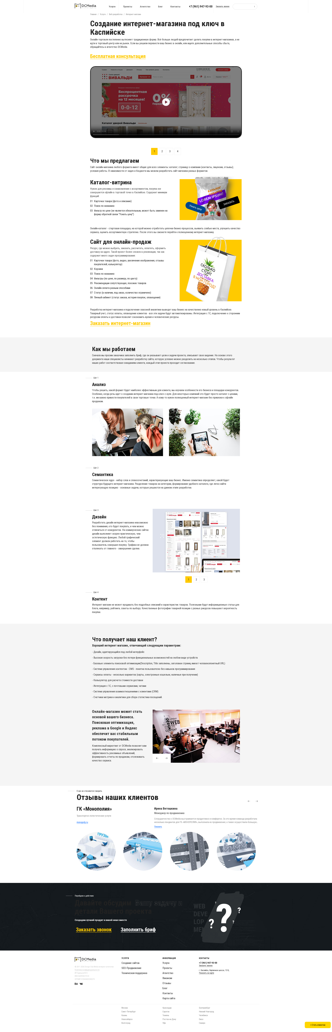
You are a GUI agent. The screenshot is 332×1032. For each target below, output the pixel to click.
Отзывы (166, 983)
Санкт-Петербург (128, 1011)
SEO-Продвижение (131, 968)
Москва (124, 1008)
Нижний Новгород (206, 1011)
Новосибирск (127, 1019)
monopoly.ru (82, 822)
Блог (160, 6)
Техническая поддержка (134, 973)
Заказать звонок (222, 6)
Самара (202, 1023)
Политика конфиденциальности (87, 970)
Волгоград (125, 1023)
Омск (201, 1019)
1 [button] (154, 151)
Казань (124, 1015)
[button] (248, 801)
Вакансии (167, 978)
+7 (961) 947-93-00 (201, 6)
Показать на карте (206, 973)
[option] (166, 102)
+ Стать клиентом (317, 1025)
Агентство (145, 6)
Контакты (175, 6)
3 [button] (170, 151)
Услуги (112, 6)
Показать (158, 826)
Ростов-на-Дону (169, 1019)
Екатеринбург (204, 1008)
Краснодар (167, 1008)
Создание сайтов (131, 963)
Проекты (127, 6)
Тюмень (165, 1015)
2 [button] (162, 151)
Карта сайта (168, 998)
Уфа (164, 1023)
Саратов (165, 1011)
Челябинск (203, 1015)
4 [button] (177, 151)
